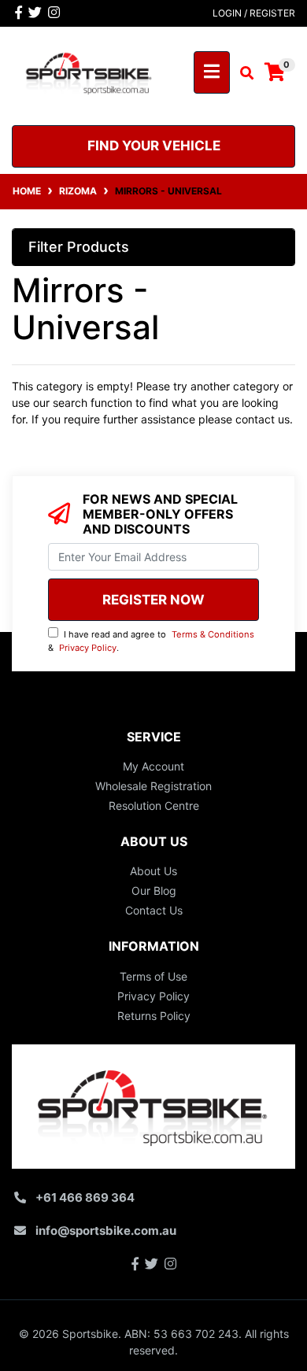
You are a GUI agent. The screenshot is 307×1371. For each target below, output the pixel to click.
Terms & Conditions (213, 634)
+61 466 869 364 (85, 1197)
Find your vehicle (153, 145)
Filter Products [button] (78, 246)
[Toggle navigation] (212, 72)
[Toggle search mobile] (242, 73)
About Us (153, 871)
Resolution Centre (154, 805)
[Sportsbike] (89, 71)
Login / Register (254, 13)
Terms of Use (153, 976)
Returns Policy (153, 1015)
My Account (153, 766)
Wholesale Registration (153, 786)
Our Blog (153, 890)
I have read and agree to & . (151, 641)
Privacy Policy (88, 647)
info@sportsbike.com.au (105, 1230)
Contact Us (154, 910)
